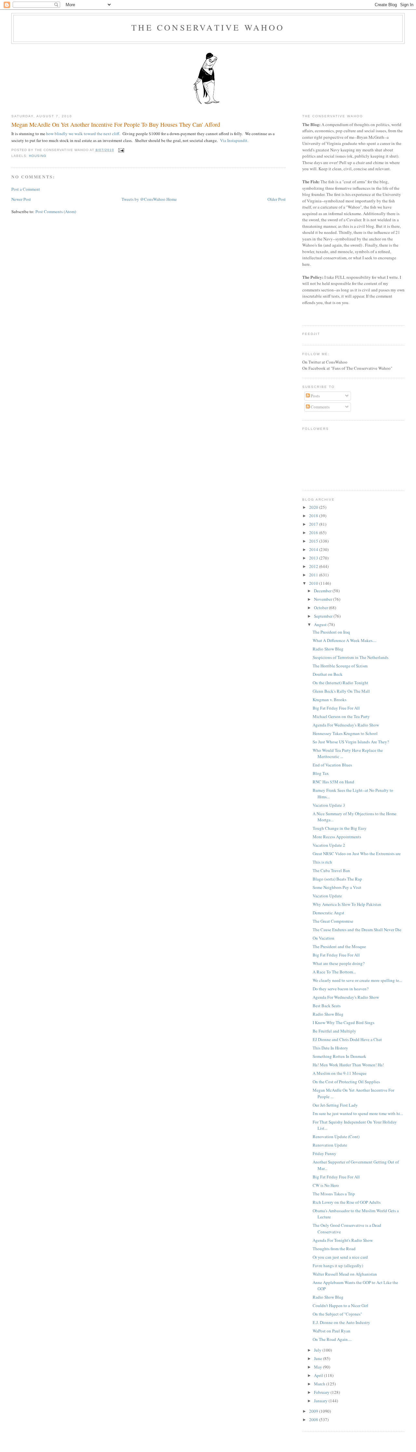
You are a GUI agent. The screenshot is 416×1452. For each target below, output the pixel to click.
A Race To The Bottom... (334, 972)
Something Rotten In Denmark (339, 1056)
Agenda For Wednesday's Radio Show (346, 725)
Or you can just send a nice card (340, 1257)
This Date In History (330, 1048)
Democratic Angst (328, 913)
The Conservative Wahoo (207, 27)
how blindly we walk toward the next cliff (82, 133)
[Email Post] (120, 150)
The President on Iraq (331, 632)
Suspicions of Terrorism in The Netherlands (350, 657)
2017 (314, 524)
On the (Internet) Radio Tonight (340, 683)
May (318, 1367)
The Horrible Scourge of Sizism (340, 666)
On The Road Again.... (332, 1339)
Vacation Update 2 (329, 845)
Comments (320, 407)
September (323, 616)
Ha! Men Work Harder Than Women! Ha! (348, 1065)
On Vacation (323, 938)
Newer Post (21, 199)
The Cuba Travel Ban (331, 870)
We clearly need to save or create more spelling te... (357, 980)
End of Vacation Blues (332, 765)
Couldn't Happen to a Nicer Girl (340, 1305)
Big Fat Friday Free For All (336, 708)
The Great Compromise (333, 921)
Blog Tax (321, 773)
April (319, 1375)
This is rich (322, 862)
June (318, 1358)
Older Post (276, 199)
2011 (314, 575)
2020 (314, 507)
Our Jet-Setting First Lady (335, 1105)
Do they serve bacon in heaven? (341, 989)
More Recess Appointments (337, 837)
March (320, 1384)
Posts (315, 396)
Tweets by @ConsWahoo (143, 199)
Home (171, 199)
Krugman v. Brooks (329, 699)
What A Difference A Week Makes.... (344, 640)
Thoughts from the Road (334, 1249)
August (321, 624)
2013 (314, 558)
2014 (314, 549)
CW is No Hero (326, 1185)
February (322, 1392)
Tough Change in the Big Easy (340, 828)
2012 (314, 566)
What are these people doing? (339, 963)
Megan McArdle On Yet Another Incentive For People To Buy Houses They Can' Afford (115, 124)
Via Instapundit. (233, 140)
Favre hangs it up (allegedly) (338, 1265)
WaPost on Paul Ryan (331, 1331)
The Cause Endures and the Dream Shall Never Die (357, 929)
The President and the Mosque (339, 946)
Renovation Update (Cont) (336, 1136)
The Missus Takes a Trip (334, 1194)
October (321, 607)
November (323, 599)
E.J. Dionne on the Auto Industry (341, 1322)
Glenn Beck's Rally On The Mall (341, 691)
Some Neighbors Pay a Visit (337, 887)
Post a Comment (25, 189)
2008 (314, 1419)
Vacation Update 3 (329, 805)
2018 (314, 516)
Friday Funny (324, 1153)
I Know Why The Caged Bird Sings (343, 1022)
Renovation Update (330, 1145)
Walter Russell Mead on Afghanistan (345, 1274)
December (323, 591)
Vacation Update (327, 896)
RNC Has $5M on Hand (333, 782)
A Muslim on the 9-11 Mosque (340, 1073)
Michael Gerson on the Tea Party (341, 716)
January (321, 1401)
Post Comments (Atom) (55, 211)
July (318, 1350)
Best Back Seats (327, 1006)
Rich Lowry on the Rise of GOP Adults (347, 1202)
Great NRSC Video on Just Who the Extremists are (357, 853)
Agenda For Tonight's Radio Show (343, 1240)
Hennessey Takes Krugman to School (345, 733)
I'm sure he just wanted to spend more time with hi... (358, 1113)
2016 (314, 532)
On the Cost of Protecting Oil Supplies (346, 1082)
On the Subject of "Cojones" (337, 1314)
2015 (314, 541)
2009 (314, 1411)
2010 (314, 583)
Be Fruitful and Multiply (334, 1031)
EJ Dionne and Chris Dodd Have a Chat (347, 1039)
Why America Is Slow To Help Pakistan (347, 904)
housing (37, 156)
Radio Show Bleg (328, 649)
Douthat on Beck (328, 674)
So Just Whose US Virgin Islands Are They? (351, 742)
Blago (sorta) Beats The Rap (337, 879)
